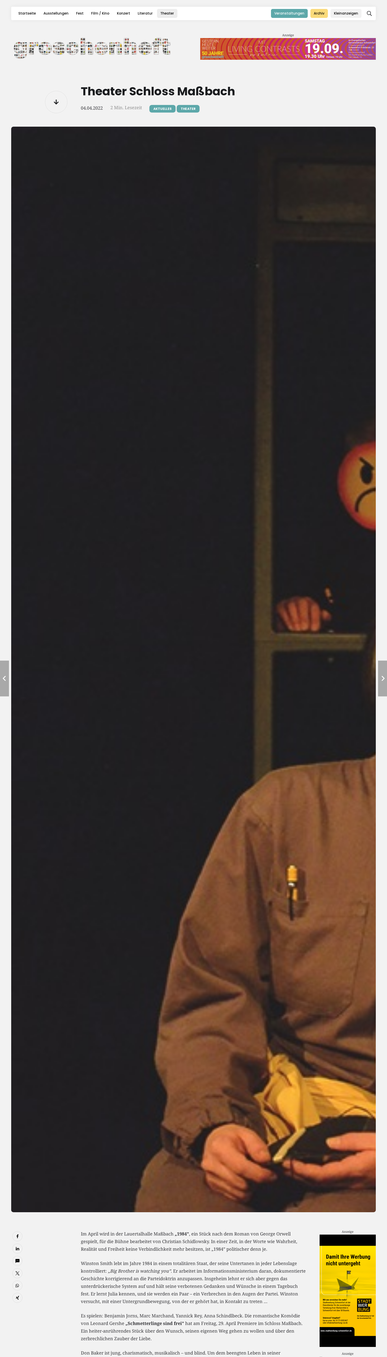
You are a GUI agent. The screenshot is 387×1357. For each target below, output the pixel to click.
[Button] (56, 102)
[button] (369, 13)
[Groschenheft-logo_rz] (92, 47)
